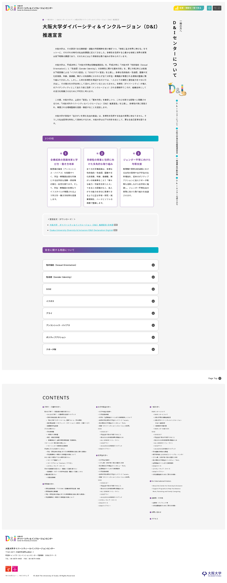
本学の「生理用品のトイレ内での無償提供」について (115, 417)
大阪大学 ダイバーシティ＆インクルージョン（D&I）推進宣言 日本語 (81, 225)
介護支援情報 (51, 477)
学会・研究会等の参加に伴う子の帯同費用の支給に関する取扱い (67, 451)
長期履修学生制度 (52, 426)
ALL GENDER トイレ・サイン (110, 440)
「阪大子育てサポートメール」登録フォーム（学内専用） (65, 420)
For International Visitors (161, 481)
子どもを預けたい (49, 429)
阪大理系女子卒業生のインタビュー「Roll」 (112, 423)
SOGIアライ (104, 443)
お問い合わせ (156, 512)
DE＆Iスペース (103, 503)
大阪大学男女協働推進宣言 (162, 417)
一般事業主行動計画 (160, 426)
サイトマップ (24, 576)
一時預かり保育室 (52, 434)
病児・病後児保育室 (53, 437)
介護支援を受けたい (50, 474)
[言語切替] (209, 8)
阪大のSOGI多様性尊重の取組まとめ (112, 437)
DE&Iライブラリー (105, 449)
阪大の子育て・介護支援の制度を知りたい (57, 411)
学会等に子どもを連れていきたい (54, 449)
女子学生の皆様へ (104, 460)
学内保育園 (50, 432)
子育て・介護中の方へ (52, 407)
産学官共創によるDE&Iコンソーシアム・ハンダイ (168, 454)
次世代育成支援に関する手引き (56, 417)
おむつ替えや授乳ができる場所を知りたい (57, 457)
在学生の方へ (103, 455)
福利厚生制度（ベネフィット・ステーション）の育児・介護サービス (68, 423)
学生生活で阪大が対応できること (111, 434)
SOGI (100, 429)
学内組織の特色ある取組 (160, 451)
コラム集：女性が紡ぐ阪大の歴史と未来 (111, 463)
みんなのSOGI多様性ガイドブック (111, 446)
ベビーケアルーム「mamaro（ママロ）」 (60, 463)
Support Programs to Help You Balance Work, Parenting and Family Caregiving (166, 490)
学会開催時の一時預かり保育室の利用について (61, 454)
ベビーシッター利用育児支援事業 (57, 446)
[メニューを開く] (217, 8)
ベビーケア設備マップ (54, 460)
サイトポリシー (11, 576)
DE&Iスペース (157, 466)
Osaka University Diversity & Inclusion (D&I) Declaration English (81, 230)
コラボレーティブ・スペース (56, 466)
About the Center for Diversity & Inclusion (167, 486)
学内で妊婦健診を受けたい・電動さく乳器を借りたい (60, 469)
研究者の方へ (49, 484)
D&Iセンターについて (65, 20)
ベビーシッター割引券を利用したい (55, 443)
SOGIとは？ (104, 432)
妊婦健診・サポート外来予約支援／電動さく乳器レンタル (65, 471)
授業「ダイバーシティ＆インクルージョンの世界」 (114, 426)
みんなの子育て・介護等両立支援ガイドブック (61, 414)
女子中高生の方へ (104, 407)
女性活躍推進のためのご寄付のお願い (164, 474)
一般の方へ (50, 20)
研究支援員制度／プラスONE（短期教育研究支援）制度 (63, 488)
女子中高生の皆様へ (105, 411)
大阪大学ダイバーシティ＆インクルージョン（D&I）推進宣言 (168, 421)
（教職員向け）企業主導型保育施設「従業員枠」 (62, 440)
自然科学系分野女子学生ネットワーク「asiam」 (114, 420)
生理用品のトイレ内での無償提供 (109, 468)
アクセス (155, 519)
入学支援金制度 (104, 414)
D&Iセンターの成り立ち (161, 429)
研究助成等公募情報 (52, 491)
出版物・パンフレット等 (160, 503)
